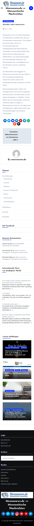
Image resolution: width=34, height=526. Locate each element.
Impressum (4, 472)
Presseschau (8, 198)
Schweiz (6, 182)
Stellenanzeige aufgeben (9, 484)
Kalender (5, 212)
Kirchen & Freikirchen (11, 190)
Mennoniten (5, 478)
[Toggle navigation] (2, 8)
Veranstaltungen (9, 201)
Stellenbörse (6, 207)
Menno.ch (4, 443)
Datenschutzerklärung (8, 469)
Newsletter (5, 217)
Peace (17, 370)
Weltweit (6, 186)
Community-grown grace (10, 304)
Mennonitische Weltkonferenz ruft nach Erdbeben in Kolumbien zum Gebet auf (16, 353)
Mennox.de (4, 481)
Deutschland (8, 179)
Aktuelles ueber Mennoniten (13, 24)
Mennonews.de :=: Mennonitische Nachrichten (15, 11)
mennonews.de (18, 160)
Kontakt (3, 475)
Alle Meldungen (8, 21)
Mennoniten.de (6, 446)
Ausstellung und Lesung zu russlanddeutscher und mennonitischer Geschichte (15, 415)
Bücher (6, 194)
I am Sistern (6, 293)
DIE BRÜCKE (5, 440)
